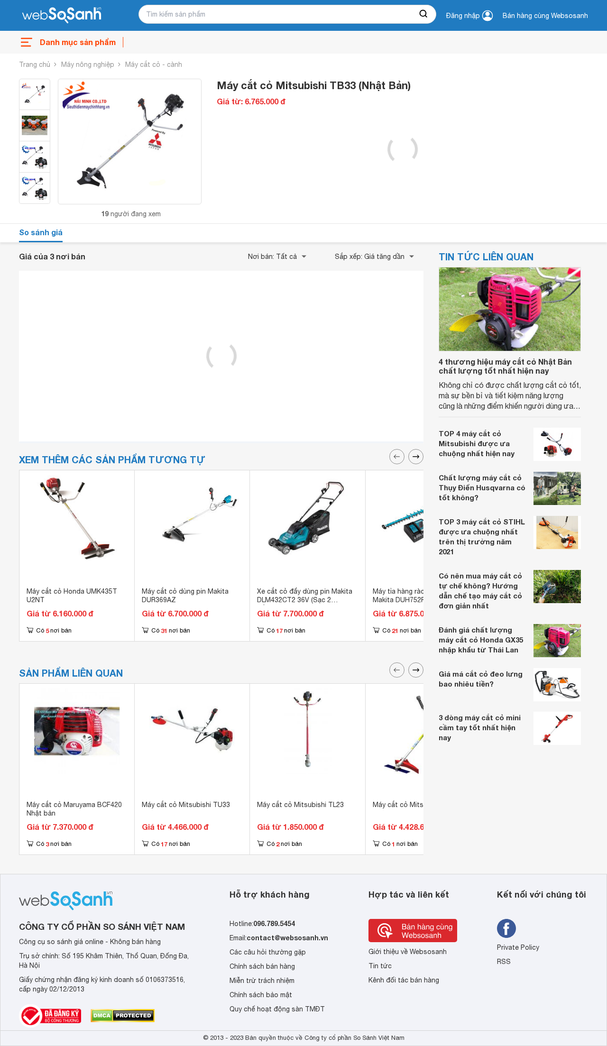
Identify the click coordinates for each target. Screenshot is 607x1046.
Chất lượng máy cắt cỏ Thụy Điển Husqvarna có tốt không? (482, 487)
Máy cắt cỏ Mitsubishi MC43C (420, 804)
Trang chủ (34, 64)
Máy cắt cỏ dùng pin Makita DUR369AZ (185, 595)
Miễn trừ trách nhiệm (262, 980)
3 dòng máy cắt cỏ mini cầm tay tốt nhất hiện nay (480, 727)
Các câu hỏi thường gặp (268, 952)
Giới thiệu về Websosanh (407, 951)
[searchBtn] (424, 14)
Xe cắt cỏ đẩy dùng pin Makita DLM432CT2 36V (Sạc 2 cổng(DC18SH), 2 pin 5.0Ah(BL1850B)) (304, 604)
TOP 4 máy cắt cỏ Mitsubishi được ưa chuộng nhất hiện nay (477, 443)
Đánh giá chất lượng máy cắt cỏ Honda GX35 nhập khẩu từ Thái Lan (481, 639)
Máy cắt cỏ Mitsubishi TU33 (186, 804)
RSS (504, 961)
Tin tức (380, 966)
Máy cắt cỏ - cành (153, 64)
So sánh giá (41, 232)
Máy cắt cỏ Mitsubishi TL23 (300, 804)
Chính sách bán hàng (262, 966)
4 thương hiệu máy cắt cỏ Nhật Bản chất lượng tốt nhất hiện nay (505, 366)
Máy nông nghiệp (87, 64)
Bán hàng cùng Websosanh (545, 15)
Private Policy (518, 947)
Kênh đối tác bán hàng (403, 980)
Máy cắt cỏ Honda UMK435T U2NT (72, 595)
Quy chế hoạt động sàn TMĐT (277, 1009)
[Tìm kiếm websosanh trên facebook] (506, 928)
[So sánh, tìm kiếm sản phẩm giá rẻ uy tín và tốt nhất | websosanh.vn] (61, 15)
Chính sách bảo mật (261, 995)
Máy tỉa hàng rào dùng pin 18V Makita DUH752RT (420, 595)
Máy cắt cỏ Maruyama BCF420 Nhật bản (74, 809)
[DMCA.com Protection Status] (123, 1015)
